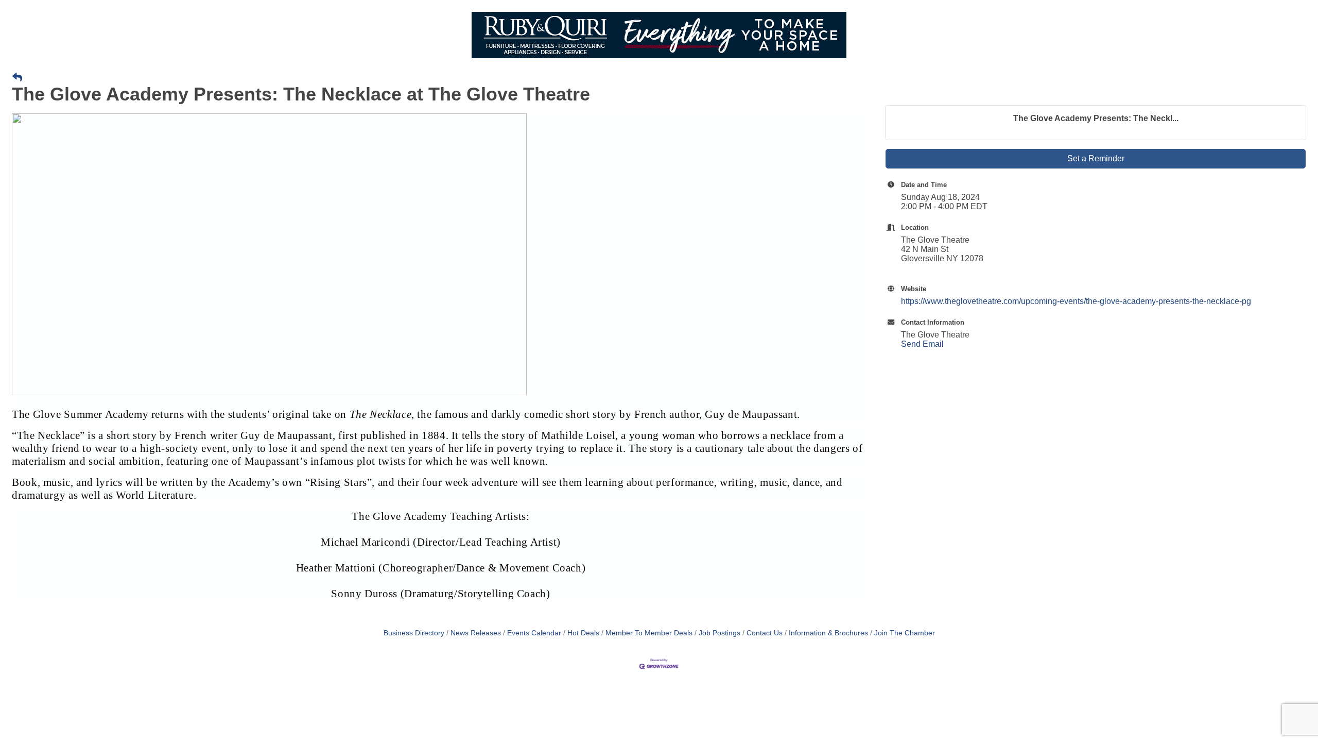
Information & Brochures (828, 633)
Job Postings (719, 633)
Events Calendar (534, 633)
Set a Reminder (1095, 158)
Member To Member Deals (648, 633)
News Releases (475, 633)
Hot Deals (583, 633)
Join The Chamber (904, 633)
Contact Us (765, 633)
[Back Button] (17, 77)
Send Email (922, 344)
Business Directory (414, 633)
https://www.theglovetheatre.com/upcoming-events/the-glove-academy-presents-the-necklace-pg (1076, 301)
